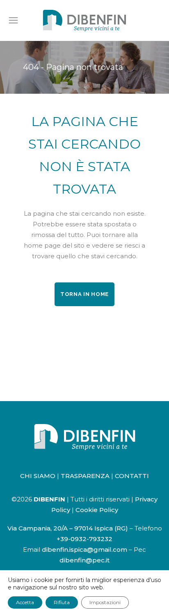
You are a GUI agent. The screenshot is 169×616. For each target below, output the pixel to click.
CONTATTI (132, 476)
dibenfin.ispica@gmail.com (84, 549)
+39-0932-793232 (84, 539)
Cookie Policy (96, 510)
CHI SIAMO (37, 476)
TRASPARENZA (85, 476)
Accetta (25, 602)
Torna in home (84, 294)
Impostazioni (105, 602)
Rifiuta (62, 602)
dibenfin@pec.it (84, 560)
